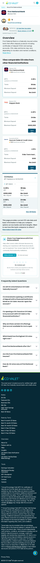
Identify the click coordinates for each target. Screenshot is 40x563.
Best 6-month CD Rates (8, 420)
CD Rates (10, 502)
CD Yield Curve (6, 477)
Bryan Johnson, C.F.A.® (24, 31)
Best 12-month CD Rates (9, 423)
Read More (7, 53)
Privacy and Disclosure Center (16, 546)
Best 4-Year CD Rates (8, 430)
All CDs (3, 397)
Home (3, 7)
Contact (3, 479)
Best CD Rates (5, 412)
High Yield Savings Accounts (7, 408)
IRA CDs (3, 405)
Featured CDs (5, 400)
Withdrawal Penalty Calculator (7, 471)
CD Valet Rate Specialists (23, 28)
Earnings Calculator (7, 468)
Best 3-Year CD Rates (8, 428)
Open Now (32, 131)
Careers (3, 482)
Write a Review (9, 255)
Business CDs (5, 402)
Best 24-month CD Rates (9, 425)
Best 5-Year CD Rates (8, 433)
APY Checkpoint (6, 474)
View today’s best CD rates (11, 229)
